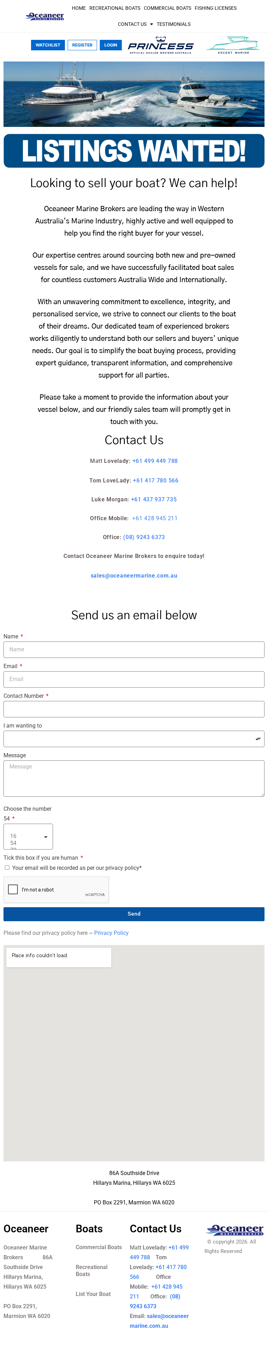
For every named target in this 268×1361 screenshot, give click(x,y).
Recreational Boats (114, 8)
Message (14, 755)
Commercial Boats (167, 8)
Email (11, 666)
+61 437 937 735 (154, 499)
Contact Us (132, 24)
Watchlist (48, 45)
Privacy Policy (111, 933)
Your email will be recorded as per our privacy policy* (77, 868)
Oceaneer (26, 1229)
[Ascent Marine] (233, 45)
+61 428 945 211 (155, 518)
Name (11, 636)
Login (110, 45)
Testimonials (174, 24)
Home (79, 8)
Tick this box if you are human (41, 857)
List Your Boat (93, 1294)
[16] (27, 836)
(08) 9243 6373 (144, 537)
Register (82, 45)
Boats (89, 1229)
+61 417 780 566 (156, 480)
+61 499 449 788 (155, 461)
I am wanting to (22, 725)
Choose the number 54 (27, 813)
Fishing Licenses (216, 8)
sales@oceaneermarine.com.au (134, 575)
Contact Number (24, 696)
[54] (27, 843)
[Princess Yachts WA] (161, 45)
